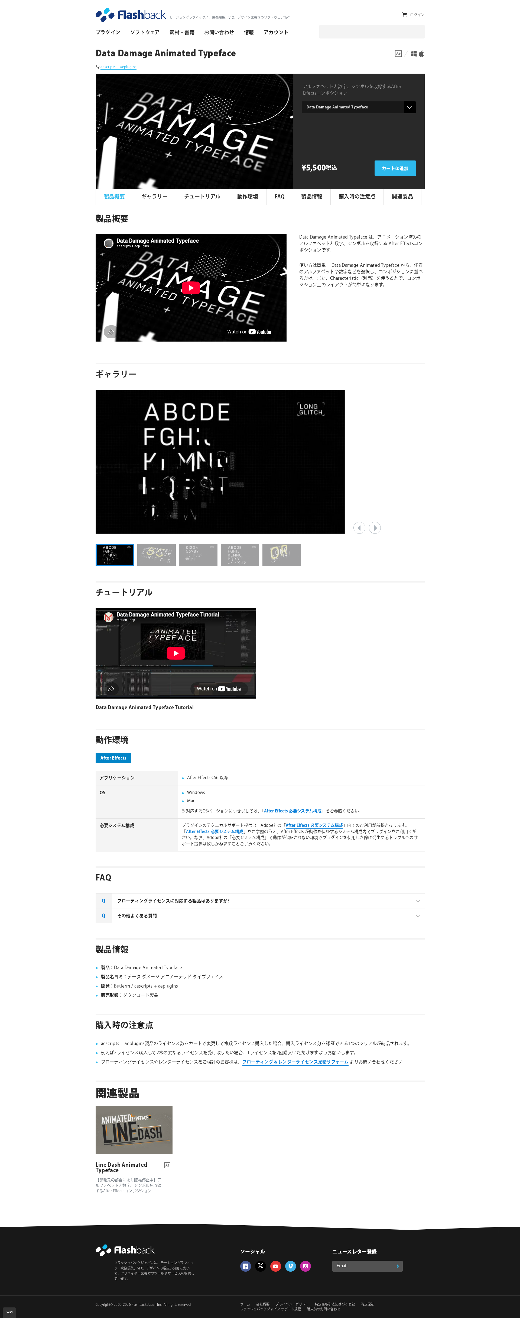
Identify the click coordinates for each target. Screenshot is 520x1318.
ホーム (245, 1304)
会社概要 (262, 1304)
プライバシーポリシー (292, 1304)
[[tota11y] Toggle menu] (9, 1312)
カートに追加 (395, 169)
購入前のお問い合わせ (323, 1309)
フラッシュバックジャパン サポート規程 (270, 1309)
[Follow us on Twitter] (260, 1266)
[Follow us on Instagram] (305, 1266)
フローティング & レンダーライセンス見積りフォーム (295, 1062)
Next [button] (375, 528)
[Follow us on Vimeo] (290, 1266)
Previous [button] (359, 528)
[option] (260, 462)
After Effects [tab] (113, 758)
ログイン (417, 14)
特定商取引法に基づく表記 (335, 1304)
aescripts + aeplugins (118, 67)
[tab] (260, 900)
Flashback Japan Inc (147, 1305)
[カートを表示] (404, 15)
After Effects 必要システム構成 (292, 811)
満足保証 (367, 1304)
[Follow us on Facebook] (245, 1266)
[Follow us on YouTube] (275, 1266)
